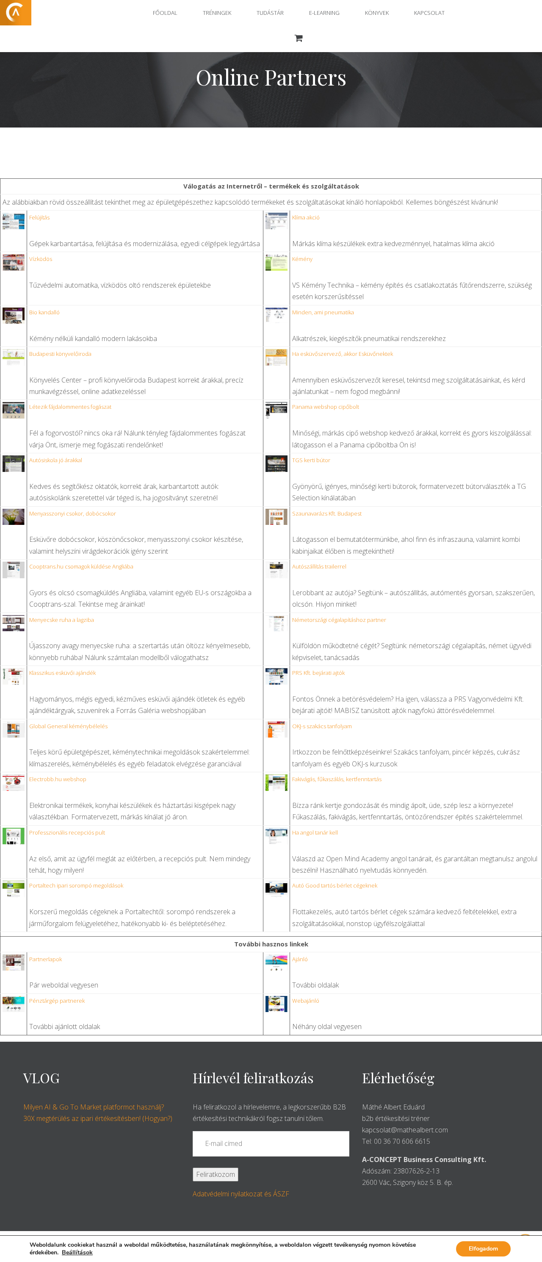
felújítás (39, 217)
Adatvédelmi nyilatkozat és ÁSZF (241, 1193)
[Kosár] (299, 38)
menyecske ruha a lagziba (61, 620)
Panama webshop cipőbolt (325, 406)
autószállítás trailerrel (319, 566)
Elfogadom (483, 1249)
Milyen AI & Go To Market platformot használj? (93, 1107)
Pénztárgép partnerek (57, 1000)
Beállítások (77, 1252)
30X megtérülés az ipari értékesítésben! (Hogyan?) (97, 1118)
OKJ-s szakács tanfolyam (322, 726)
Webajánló (305, 1000)
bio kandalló (44, 312)
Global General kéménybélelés (68, 726)
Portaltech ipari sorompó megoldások (76, 885)
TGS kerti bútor (311, 460)
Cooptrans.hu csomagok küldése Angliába (81, 566)
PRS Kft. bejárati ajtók (318, 673)
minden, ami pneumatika (323, 312)
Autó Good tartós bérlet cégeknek (334, 885)
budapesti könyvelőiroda (60, 354)
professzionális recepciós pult (67, 832)
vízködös (40, 259)
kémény (302, 259)
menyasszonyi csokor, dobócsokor (72, 513)
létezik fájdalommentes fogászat (70, 406)
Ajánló (300, 959)
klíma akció (306, 217)
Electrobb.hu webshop (57, 779)
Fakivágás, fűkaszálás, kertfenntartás (337, 779)
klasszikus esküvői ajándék (62, 673)
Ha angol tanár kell (315, 832)
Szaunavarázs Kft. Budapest (327, 513)
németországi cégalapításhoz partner (339, 620)
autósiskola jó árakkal (55, 460)
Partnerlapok (45, 959)
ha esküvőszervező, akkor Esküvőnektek (342, 354)
